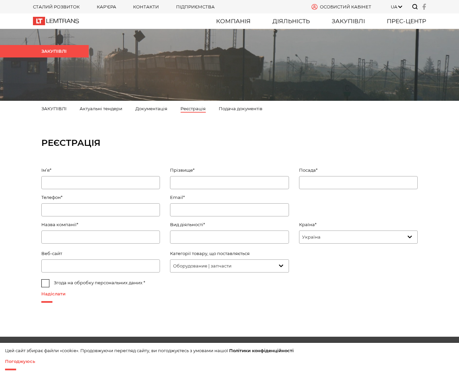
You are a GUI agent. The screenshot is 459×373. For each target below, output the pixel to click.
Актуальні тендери (101, 108)
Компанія (233, 21)
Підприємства (195, 6)
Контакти (146, 6)
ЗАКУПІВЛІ (348, 21)
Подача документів (240, 108)
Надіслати (53, 293)
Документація (151, 108)
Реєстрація (193, 108)
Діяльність (291, 21)
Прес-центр (406, 21)
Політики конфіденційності (261, 350)
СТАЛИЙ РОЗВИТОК (56, 6)
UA (394, 6)
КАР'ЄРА (106, 6)
